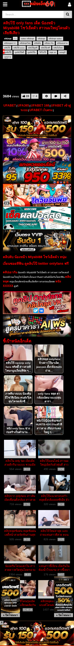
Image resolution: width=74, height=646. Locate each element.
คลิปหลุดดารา (10, 43)
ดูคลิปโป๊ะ (32, 52)
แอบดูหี (62, 52)
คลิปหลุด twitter (55, 39)
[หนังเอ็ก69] (37, 3)
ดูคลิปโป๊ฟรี (19, 52)
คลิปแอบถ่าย (62, 43)
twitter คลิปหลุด (27, 39)
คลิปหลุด (10, 38)
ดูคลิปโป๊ (7, 52)
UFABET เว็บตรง (40, 110)
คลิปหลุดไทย (25, 43)
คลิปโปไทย (58, 48)
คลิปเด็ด (37, 43)
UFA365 (23, 105)
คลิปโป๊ (7, 48)
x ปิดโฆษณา (10, 615)
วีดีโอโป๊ (42, 52)
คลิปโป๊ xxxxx (18, 48)
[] (68, 14)
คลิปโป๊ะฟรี (45, 48)
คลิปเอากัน (49, 43)
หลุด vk (53, 52)
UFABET (9, 105)
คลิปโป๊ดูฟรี (32, 48)
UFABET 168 (40, 105)
